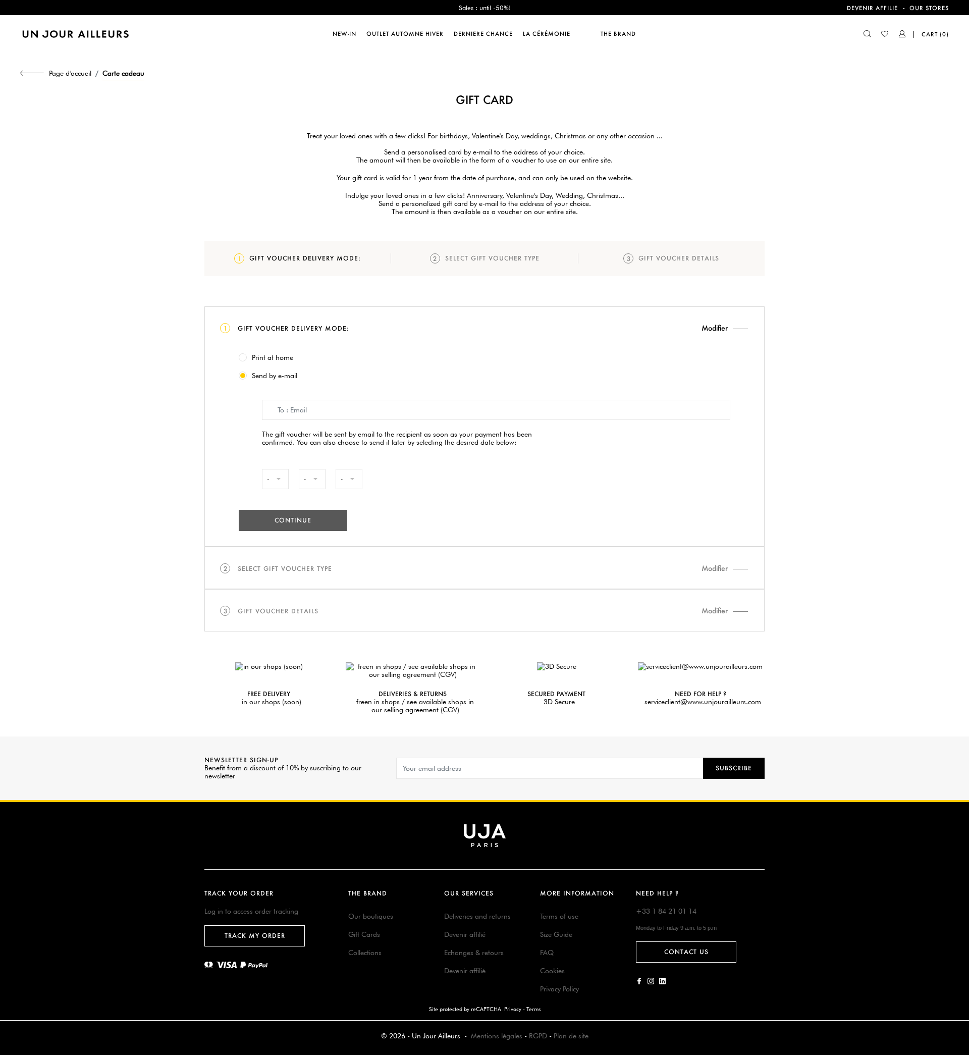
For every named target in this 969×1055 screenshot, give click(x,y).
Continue (293, 520)
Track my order (255, 935)
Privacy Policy (559, 989)
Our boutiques (370, 916)
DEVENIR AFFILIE (872, 8)
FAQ (547, 952)
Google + (662, 981)
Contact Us (686, 952)
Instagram (651, 981)
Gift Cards (364, 934)
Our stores (929, 8)
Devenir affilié (465, 934)
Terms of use (559, 916)
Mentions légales (496, 1036)
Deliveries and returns (477, 916)
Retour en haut (955, 905)
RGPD (538, 1036)
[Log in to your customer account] (902, 34)
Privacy (512, 1009)
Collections (365, 952)
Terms (533, 1009)
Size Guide (556, 934)
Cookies (552, 971)
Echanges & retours (474, 952)
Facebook (639, 981)
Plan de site (571, 1036)
